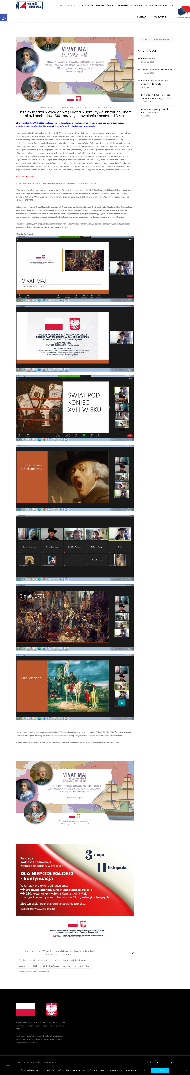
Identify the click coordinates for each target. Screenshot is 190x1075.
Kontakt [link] (142, 16)
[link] (3, 17)
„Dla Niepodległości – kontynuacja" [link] (33, 960)
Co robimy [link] (84, 5)
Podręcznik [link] (160, 16)
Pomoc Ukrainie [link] (155, 5)
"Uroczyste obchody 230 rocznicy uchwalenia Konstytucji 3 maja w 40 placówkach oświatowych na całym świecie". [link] (59, 953)
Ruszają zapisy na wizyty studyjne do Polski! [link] (154, 82)
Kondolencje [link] (148, 58)
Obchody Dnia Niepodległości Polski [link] (33, 971)
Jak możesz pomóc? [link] (128, 5)
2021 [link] (55, 960)
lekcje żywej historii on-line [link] (75, 960)
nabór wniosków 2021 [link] (27, 966)
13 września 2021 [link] (47, 107)
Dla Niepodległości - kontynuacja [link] (93, 107)
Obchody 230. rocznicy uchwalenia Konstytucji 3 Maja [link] (66, 966)
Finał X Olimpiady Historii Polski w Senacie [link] (154, 111)
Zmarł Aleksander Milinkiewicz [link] (157, 69)
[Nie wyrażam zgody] (186, 1070)
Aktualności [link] (67, 5)
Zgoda (160, 1070)
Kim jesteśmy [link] (104, 5)
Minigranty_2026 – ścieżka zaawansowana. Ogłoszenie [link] (156, 97)
